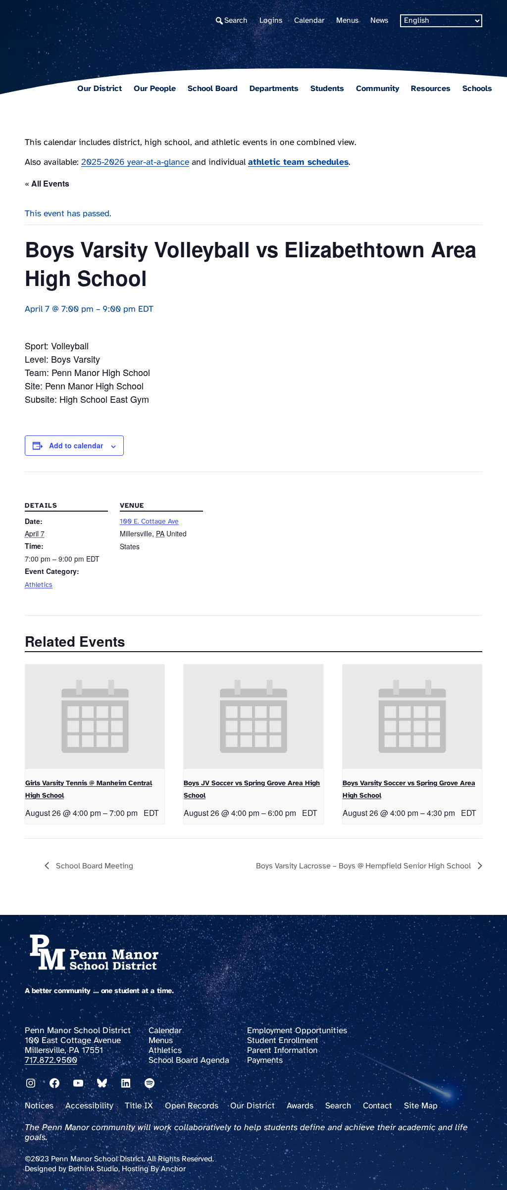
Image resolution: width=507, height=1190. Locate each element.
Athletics (38, 585)
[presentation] (94, 717)
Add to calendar (76, 445)
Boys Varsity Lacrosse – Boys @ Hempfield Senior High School (364, 866)
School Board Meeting (93, 866)
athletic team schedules (298, 162)
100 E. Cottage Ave (149, 521)
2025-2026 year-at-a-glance (135, 162)
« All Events (47, 183)
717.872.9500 (51, 1060)
